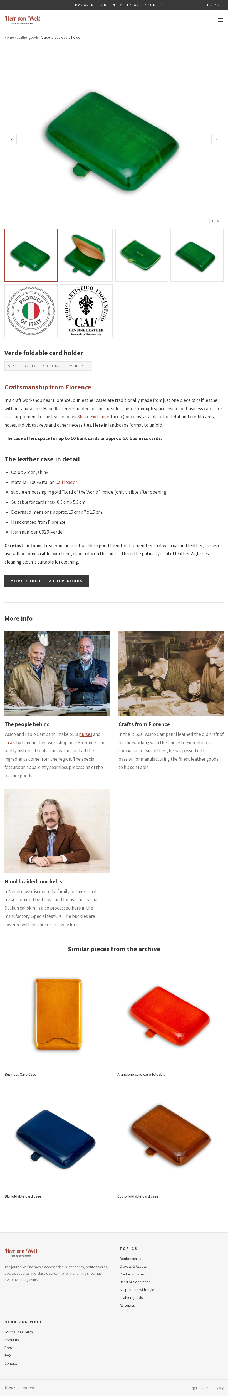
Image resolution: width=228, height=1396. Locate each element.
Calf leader (66, 482)
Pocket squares (132, 1274)
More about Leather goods (47, 581)
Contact (10, 1363)
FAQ (7, 1355)
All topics (127, 1305)
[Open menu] (220, 20)
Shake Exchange (93, 417)
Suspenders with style (137, 1289)
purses (85, 734)
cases (9, 742)
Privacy (218, 1387)
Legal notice (199, 1387)
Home (9, 37)
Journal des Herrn (18, 1331)
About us (11, 1339)
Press (8, 1347)
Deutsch (214, 5)
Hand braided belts (135, 1281)
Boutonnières (130, 1258)
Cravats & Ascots (133, 1266)
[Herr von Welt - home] (22, 20)
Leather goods (27, 37)
